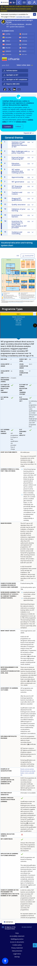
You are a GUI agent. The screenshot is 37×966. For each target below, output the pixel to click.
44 (28, 744)
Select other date (23, 65)
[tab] (18, 325)
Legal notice (17, 954)
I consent (7, 127)
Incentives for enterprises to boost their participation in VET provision (15, 224)
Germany (8, 51)
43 (28, 681)
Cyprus (8, 41)
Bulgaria (8, 37)
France (24, 48)
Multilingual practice (17, 939)
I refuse (18, 126)
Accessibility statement (17, 936)
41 (31, 462)
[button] (5, 89)
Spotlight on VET (12, 75)
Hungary (8, 55)
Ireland (24, 55)
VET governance (14, 181)
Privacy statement (17, 948)
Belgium (24, 34)
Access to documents (17, 942)
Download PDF (29, 256)
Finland (8, 48)
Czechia (24, 41)
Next (35, 325)
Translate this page (22, 17)
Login (29, 2)
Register (34, 2)
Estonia (24, 44)
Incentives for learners (13, 216)
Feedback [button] (35, 945)
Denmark (8, 44)
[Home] (4, 2)
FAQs (17, 933)
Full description (11, 70)
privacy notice (21, 122)
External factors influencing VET (14, 158)
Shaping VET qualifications (13, 199)
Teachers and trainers (13, 193)
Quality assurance (14, 204)
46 (27, 887)
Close (34, 14)
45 (27, 823)
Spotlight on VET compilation (16, 79)
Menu (24, 2)
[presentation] (18, 325)
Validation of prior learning (15, 210)
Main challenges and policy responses (15, 152)
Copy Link (28, 151)
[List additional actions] (14, 2)
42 (28, 656)
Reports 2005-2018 (12, 84)
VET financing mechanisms (13, 187)
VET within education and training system (14, 171)
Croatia (24, 37)
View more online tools (19, 2)
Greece (24, 51)
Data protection (17, 951)
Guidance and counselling (13, 233)
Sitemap (17, 957)
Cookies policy (17, 945)
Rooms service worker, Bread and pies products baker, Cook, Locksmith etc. (28, 772)
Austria (8, 34)
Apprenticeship (13, 177)
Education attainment (12, 164)
